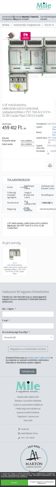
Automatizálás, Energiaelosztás (9, 18)
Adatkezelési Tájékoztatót (39, 357)
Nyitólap (5, 25)
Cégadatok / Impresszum (28, 416)
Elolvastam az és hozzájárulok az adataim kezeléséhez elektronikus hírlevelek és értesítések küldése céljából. (29, 360)
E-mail (5, 320)
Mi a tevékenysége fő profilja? (15, 332)
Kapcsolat (28, 420)
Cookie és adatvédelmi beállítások (28, 404)
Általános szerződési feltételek (28, 400)
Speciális (35, 17)
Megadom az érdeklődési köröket (28, 348)
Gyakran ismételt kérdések (28, 412)
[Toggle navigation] (6, 7)
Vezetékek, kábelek (45, 18)
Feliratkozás (28, 371)
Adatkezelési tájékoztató (28, 397)
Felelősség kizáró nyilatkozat (28, 408)
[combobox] (28, 337)
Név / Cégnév (8, 309)
